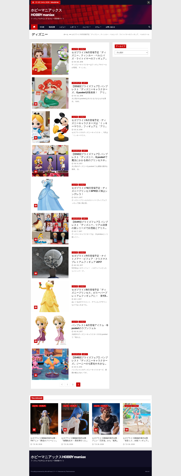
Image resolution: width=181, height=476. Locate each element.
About (147, 471)
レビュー (63, 27)
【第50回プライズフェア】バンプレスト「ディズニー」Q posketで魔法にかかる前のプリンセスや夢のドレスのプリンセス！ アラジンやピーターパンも (90, 160)
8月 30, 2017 (78, 265)
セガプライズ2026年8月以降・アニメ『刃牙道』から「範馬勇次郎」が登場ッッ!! (105, 440)
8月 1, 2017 (78, 299)
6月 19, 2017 (78, 331)
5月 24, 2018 (78, 96)
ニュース (86, 27)
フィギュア (82, 49)
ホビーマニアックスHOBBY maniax (58, 457)
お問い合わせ (110, 27)
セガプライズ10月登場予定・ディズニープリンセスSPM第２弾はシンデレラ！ (89, 191)
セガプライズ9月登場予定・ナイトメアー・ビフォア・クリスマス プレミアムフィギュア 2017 (91, 258)
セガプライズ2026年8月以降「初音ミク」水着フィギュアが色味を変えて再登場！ (136, 440)
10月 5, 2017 (78, 197)
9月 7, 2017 (78, 231)
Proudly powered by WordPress (42, 471)
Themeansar (70, 471)
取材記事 (52, 27)
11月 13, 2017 (78, 164)
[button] (149, 27)
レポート (73, 27)
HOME (42, 27)
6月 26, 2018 (78, 62)
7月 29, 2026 (37, 444)
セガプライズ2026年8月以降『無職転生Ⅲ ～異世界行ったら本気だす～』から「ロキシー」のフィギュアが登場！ (74, 442)
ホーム (66, 34)
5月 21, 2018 (78, 130)
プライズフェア (76, 83)
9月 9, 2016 (78, 367)
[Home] (34, 27)
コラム (97, 27)
